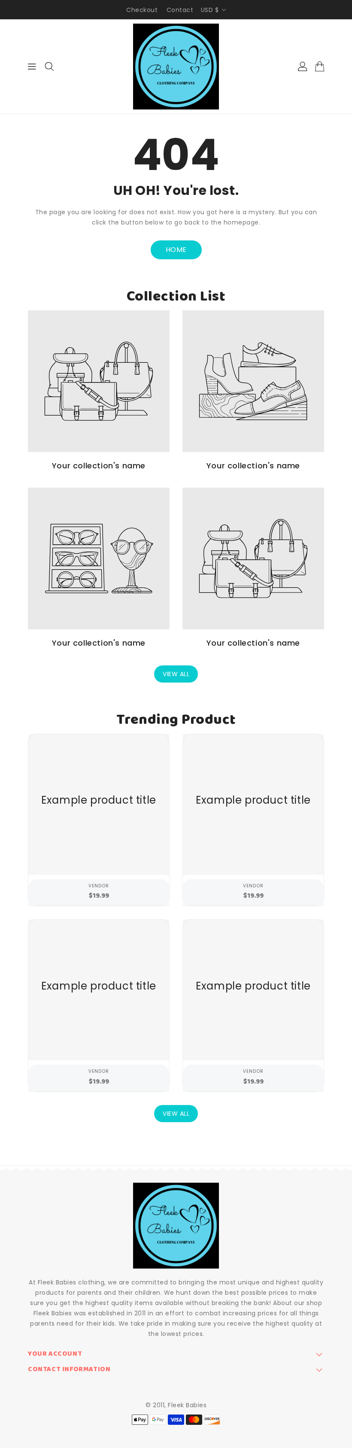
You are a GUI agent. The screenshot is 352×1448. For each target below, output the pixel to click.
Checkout (142, 10)
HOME (176, 250)
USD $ (210, 10)
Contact (180, 10)
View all (176, 674)
